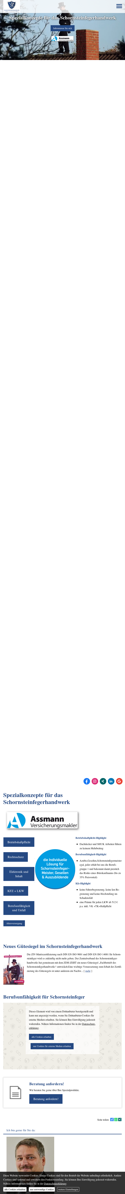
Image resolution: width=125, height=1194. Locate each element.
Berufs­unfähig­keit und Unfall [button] (19, 908)
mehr (87, 971)
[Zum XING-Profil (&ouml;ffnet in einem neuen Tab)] (103, 781)
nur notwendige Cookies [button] (42, 1189)
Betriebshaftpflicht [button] (18, 842)
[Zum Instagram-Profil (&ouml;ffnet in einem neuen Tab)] (95, 781)
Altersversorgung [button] (14, 923)
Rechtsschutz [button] (16, 857)
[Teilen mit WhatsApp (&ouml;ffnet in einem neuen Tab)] (116, 1119)
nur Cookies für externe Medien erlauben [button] (52, 1046)
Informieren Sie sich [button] (62, 28)
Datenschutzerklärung (55, 1183)
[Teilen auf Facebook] (112, 1119)
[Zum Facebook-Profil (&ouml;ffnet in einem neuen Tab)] (86, 781)
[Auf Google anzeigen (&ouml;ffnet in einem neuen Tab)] (119, 781)
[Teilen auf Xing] (119, 1119)
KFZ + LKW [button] (15, 891)
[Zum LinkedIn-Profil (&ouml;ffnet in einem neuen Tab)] (111, 781)
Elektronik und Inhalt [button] (18, 874)
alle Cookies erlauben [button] (41, 1036)
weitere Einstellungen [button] (68, 1189)
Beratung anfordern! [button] (45, 1099)
